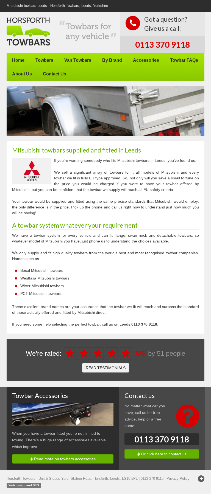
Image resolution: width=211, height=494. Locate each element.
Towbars (44, 60)
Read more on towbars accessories (64, 459)
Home (18, 60)
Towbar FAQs (184, 60)
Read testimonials (106, 368)
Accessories (146, 60)
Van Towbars (77, 60)
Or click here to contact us (163, 454)
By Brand (112, 60)
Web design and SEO (24, 485)
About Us (22, 73)
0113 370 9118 (162, 44)
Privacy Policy (178, 479)
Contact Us (54, 73)
